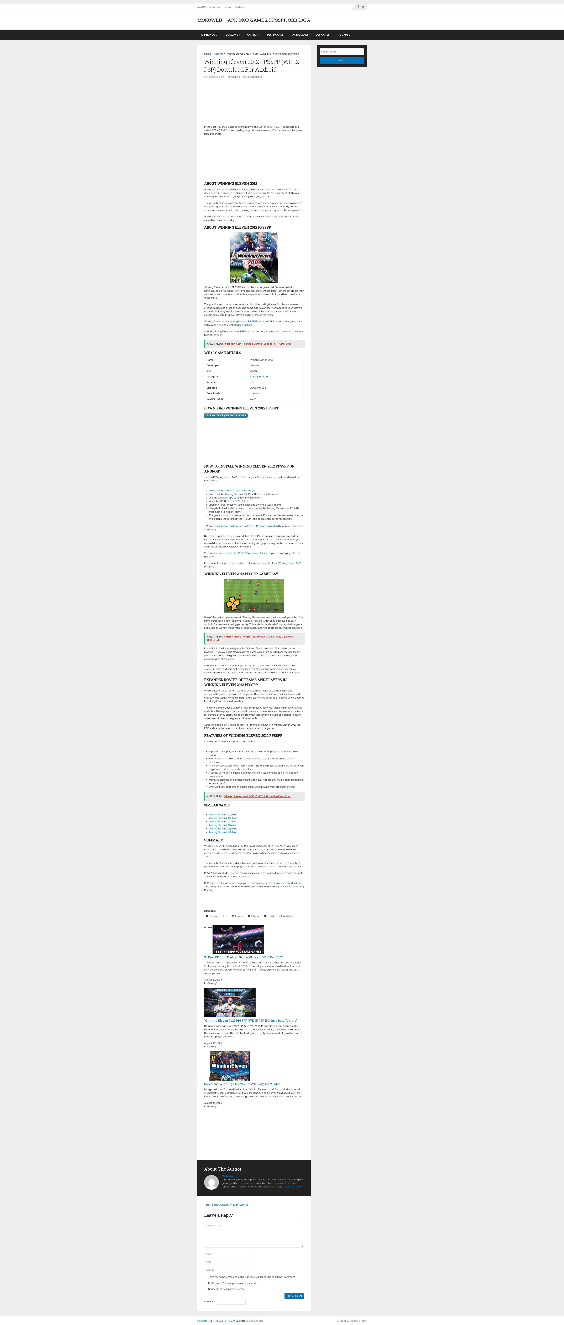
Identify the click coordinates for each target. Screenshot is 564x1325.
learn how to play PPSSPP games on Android (243, 553)
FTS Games (343, 34)
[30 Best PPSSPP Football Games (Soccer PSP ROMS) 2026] (238, 953)
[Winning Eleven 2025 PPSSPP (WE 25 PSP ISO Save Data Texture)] (230, 1016)
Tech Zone (231, 34)
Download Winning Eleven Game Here (226, 415)
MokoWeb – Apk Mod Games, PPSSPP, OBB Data (253, 20)
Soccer (254, 376)
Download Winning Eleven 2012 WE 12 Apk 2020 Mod (242, 1084)
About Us (201, 7)
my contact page (292, 1186)
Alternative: (210, 1301)
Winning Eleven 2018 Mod (223, 832)
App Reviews (209, 34)
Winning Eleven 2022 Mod (223, 818)
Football (263, 376)
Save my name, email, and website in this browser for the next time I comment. (252, 1277)
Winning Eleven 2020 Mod (223, 825)
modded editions (243, 325)
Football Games (219, 1205)
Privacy (227, 7)
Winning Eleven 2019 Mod (223, 828)
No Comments (254, 76)
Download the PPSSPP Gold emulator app (232, 490)
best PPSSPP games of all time (259, 321)
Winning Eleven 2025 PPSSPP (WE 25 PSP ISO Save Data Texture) (250, 1020)
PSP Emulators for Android (282, 883)
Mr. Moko (227, 1176)
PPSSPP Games (274, 34)
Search (341, 60)
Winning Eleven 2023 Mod (223, 814)
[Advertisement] (254, 103)
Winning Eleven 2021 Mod (223, 821)
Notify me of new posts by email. (226, 1289)
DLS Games (322, 34)
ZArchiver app (225, 497)
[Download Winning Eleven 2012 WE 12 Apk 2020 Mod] (230, 1080)
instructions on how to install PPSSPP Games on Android (248, 526)
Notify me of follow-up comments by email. (232, 1283)
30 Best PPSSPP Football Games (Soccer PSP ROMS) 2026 (243, 957)
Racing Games (300, 34)
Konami (255, 365)
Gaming (252, 34)
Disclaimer (240, 7)
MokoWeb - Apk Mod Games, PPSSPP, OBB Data (221, 1321)
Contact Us (215, 7)
